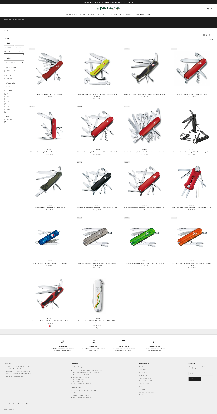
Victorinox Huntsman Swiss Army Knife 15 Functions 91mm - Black (97, 207)
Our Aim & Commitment (146, 392)
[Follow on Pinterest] (18, 403)
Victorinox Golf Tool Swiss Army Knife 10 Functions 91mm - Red (191, 207)
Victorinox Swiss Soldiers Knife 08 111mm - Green (50, 207)
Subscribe (195, 379)
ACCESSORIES (140, 14)
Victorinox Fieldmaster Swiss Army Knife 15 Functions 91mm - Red (144, 207)
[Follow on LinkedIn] (27, 403)
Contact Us (142, 370)
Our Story (142, 389)
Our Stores (142, 395)
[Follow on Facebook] (5, 403)
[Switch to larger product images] (204, 35)
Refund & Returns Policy (146, 381)
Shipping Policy (144, 375)
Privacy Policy (143, 372)
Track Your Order (144, 384)
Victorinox (49, 92)
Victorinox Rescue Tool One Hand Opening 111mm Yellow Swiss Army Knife (97, 95)
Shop (10, 19)
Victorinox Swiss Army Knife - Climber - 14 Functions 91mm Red (49, 152)
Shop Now (130, 2)
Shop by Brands (71, 14)
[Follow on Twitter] (9, 403)
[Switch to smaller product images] (206, 35)
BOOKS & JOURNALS (126, 14)
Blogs (140, 386)
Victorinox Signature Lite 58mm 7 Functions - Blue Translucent (50, 263)
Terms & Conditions (145, 378)
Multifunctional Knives (18, 19)
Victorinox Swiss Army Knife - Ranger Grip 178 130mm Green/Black (144, 94)
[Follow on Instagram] (14, 403)
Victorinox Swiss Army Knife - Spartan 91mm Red (192, 94)
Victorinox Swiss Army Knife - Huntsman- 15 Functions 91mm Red (97, 152)
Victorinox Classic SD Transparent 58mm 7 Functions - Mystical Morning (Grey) (97, 264)
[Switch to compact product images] (209, 35)
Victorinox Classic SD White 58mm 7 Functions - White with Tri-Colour (97, 322)
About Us (142, 367)
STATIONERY (113, 14)
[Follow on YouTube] (22, 403)
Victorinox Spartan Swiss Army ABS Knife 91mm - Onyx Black (191, 152)
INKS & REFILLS (101, 14)
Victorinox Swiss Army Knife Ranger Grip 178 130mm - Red (50, 321)
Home (5, 19)
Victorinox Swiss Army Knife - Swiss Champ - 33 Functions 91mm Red (144, 152)
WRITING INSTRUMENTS (87, 14)
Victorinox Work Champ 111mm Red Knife (50, 94)
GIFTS (149, 14)
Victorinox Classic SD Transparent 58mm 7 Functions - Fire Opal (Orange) (191, 264)
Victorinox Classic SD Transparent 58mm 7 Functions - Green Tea (144, 263)
